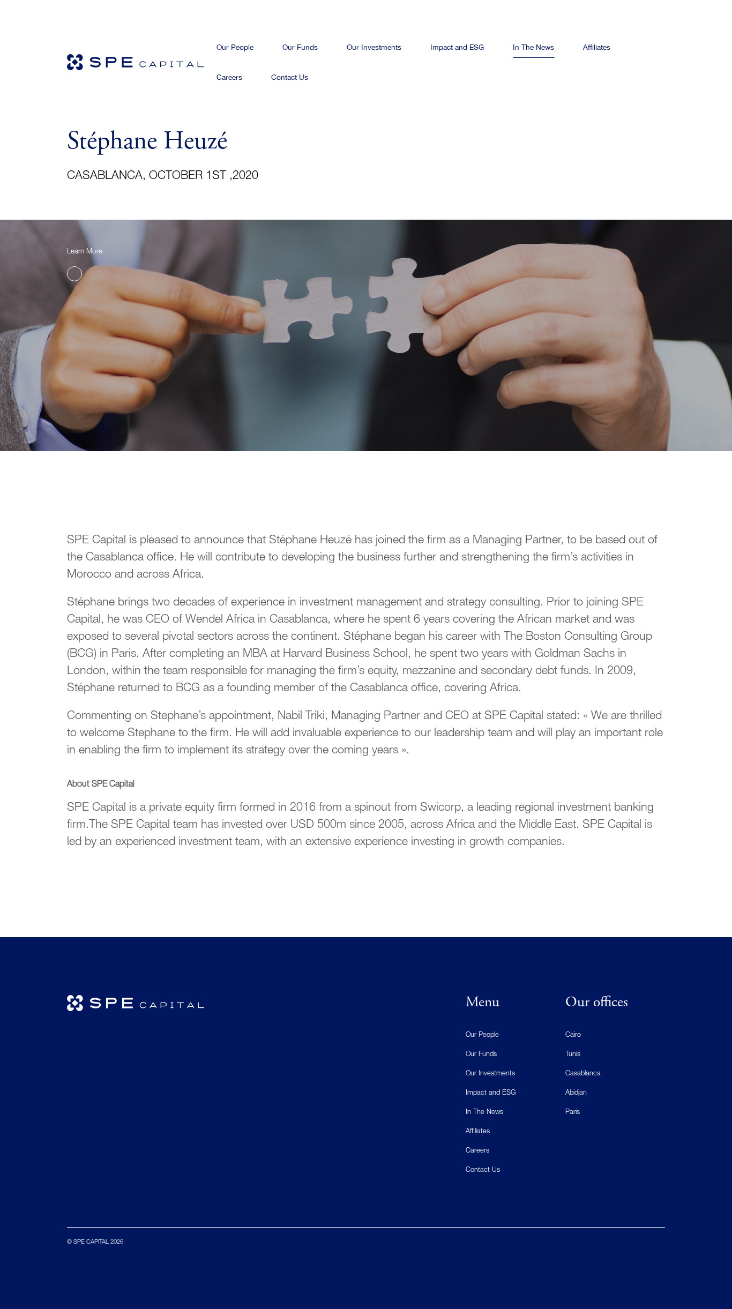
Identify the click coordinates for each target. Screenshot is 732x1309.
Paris (572, 1112)
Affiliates (478, 1131)
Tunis (572, 1054)
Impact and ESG (491, 1093)
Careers (477, 1151)
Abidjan (576, 1093)
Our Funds (481, 1054)
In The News (484, 1112)
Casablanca (583, 1074)
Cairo (573, 1035)
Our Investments (490, 1074)
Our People (482, 1035)
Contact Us (483, 1170)
